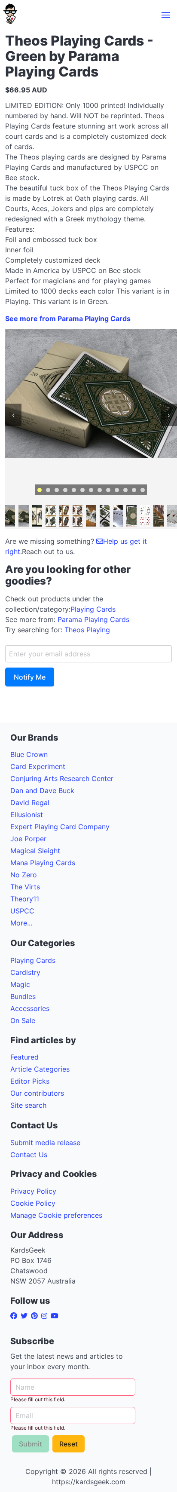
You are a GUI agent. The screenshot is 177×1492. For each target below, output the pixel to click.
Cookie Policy (32, 1203)
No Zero (23, 874)
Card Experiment (37, 766)
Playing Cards (93, 609)
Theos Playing (87, 629)
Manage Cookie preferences (56, 1215)
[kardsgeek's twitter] (26, 1315)
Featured (24, 1057)
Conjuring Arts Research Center (61, 778)
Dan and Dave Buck (42, 790)
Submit (30, 1444)
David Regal (29, 802)
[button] (165, 15)
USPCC (22, 911)
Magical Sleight (35, 850)
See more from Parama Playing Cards (68, 318)
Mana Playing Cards (42, 862)
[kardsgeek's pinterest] (36, 1315)
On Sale (22, 1020)
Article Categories (40, 1069)
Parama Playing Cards (93, 619)
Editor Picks (29, 1081)
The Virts (25, 886)
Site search (28, 1105)
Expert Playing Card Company (60, 826)
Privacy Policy (33, 1191)
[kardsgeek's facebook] (15, 1315)
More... (21, 923)
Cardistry (25, 972)
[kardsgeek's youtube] (56, 1315)
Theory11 (24, 899)
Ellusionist (26, 814)
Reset (68, 1444)
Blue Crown (29, 754)
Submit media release (45, 1142)
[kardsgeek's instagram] (46, 1315)
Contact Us (28, 1154)
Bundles (23, 996)
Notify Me (30, 677)
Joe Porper (28, 838)
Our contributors (37, 1093)
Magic (20, 984)
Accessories (29, 1008)
